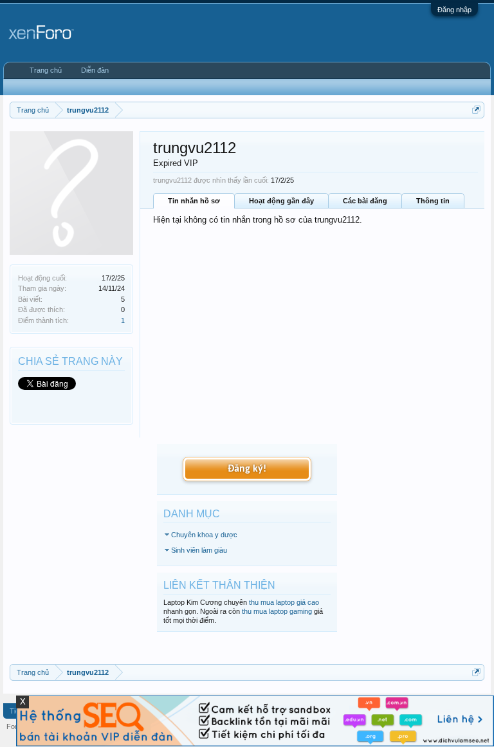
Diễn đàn (95, 70)
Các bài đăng (365, 201)
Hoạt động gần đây (281, 201)
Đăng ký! (247, 469)
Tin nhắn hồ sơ (194, 201)
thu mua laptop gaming (277, 611)
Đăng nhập (454, 10)
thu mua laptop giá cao (284, 602)
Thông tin (433, 201)
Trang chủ (46, 70)
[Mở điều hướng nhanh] (476, 110)
